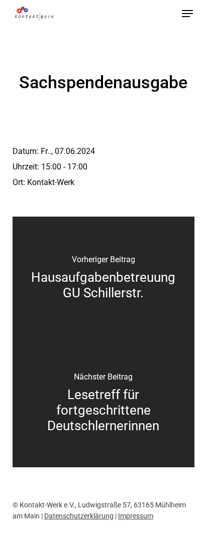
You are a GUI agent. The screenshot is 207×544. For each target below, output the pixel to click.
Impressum (135, 516)
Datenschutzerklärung (79, 516)
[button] (187, 14)
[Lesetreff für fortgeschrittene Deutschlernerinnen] (104, 404)
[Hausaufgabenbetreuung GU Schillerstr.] (104, 279)
